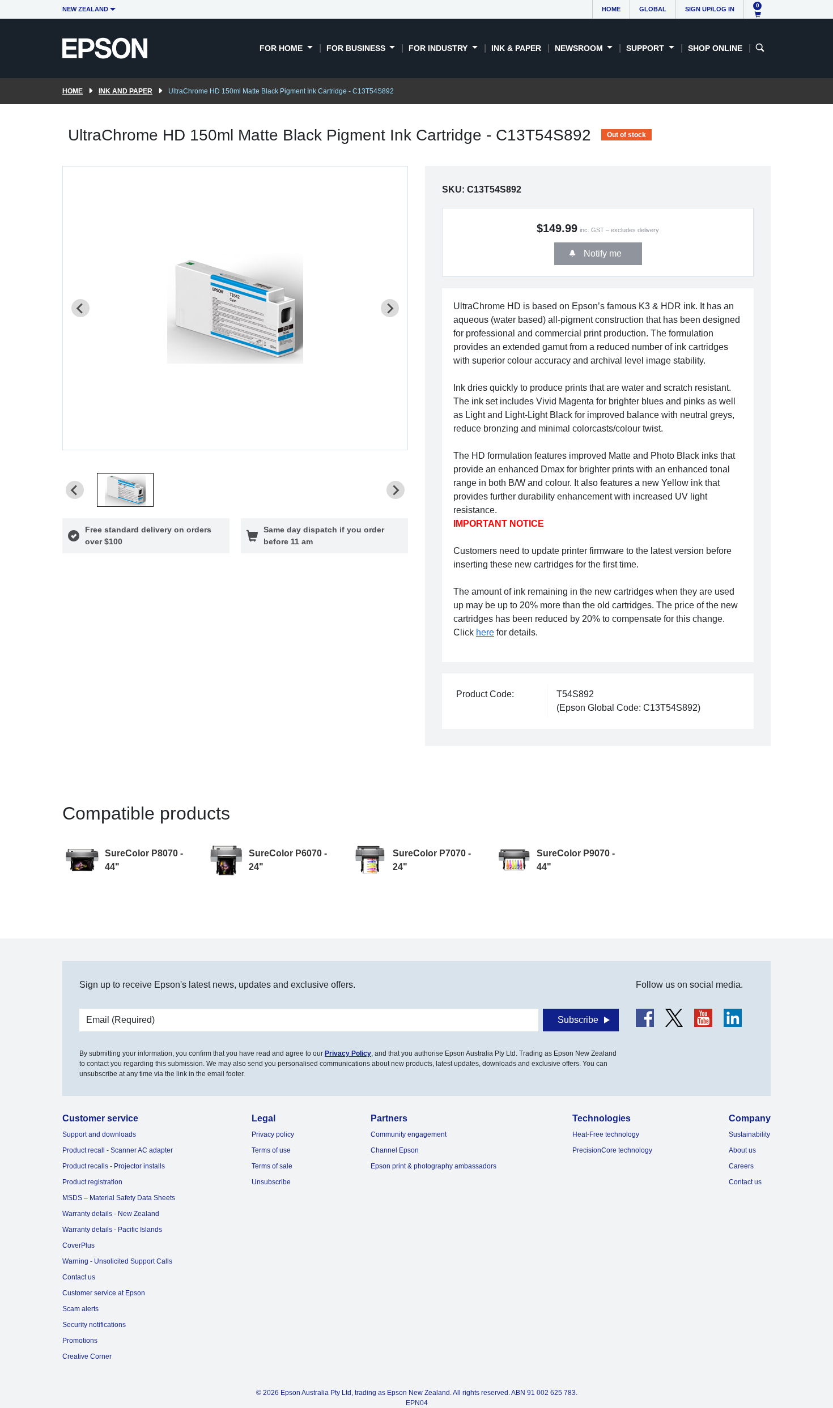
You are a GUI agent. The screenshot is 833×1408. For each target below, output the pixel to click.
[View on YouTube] (703, 1018)
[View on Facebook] (645, 1018)
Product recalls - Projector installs (113, 1166)
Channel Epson (395, 1150)
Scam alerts (80, 1309)
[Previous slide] (80, 308)
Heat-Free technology (605, 1134)
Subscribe (578, 1020)
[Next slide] (390, 308)
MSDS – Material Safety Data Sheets (118, 1198)
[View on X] (674, 1018)
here (485, 632)
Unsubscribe (271, 1182)
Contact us (78, 1277)
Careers (741, 1166)
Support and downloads (99, 1134)
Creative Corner (87, 1356)
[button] (125, 490)
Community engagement (409, 1134)
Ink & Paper (516, 48)
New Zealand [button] (85, 9)
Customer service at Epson (103, 1293)
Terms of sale (272, 1166)
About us (742, 1150)
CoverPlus (78, 1245)
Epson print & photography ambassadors (433, 1166)
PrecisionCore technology (612, 1150)
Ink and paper (125, 91)
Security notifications (94, 1325)
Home (611, 9)
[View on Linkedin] (733, 1018)
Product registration (92, 1182)
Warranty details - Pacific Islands (112, 1230)
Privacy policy (273, 1134)
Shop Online (715, 48)
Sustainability (749, 1134)
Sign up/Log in (709, 9)
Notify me (601, 253)
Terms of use (271, 1150)
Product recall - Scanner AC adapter (117, 1150)
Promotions (79, 1341)
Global (652, 9)
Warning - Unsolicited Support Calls (117, 1261)
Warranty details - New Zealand (110, 1214)
